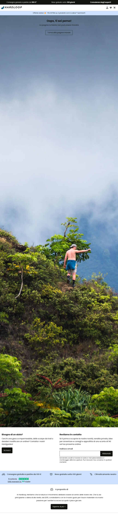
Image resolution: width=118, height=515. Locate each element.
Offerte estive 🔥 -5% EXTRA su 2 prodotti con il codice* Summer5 (59, 13)
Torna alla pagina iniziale (59, 33)
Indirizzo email (66, 449)
